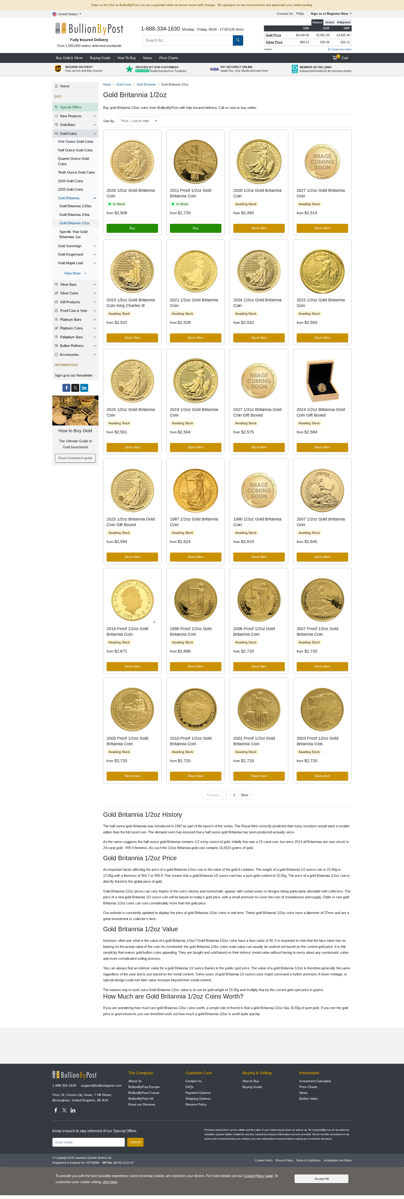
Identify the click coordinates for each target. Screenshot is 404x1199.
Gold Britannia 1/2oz (74, 223)
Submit (135, 1142)
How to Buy (250, 1081)
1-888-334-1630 (64, 1085)
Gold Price (273, 35)
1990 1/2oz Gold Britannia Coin (257, 522)
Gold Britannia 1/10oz (75, 206)
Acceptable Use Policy (338, 1160)
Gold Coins (123, 84)
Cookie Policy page (258, 1176)
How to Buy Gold (75, 430)
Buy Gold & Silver (69, 58)
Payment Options (198, 1093)
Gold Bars (67, 125)
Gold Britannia (146, 84)
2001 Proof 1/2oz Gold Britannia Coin (254, 741)
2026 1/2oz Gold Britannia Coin (131, 193)
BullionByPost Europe (144, 1087)
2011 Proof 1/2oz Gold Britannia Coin (190, 193)
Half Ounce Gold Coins (75, 150)
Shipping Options (197, 1098)
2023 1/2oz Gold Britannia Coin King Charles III (131, 303)
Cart (343, 57)
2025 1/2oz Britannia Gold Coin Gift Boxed (131, 522)
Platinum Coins (71, 328)
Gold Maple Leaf (70, 263)
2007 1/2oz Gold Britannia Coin (321, 522)
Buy (132, 228)
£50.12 (345, 42)
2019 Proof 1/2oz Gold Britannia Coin (127, 631)
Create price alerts (341, 49)
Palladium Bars (71, 337)
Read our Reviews (141, 1104)
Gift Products (69, 302)
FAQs (300, 13)
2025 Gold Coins (70, 189)
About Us (135, 1081)
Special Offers (70, 107)
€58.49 (324, 42)
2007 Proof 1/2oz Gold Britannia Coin (317, 631)
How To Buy (127, 58)
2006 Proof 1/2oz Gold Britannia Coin (254, 631)
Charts (168, 58)
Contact (285, 13)
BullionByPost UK (141, 1098)
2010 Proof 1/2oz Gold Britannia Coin (191, 741)
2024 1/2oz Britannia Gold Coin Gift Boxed (321, 412)
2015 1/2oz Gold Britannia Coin (321, 303)
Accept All (321, 1179)
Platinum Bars (70, 319)
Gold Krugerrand (70, 254)
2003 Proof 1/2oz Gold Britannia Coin (317, 741)
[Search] (238, 40)
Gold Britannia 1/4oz (74, 215)
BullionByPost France (143, 1093)
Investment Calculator (315, 1081)
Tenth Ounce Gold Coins (76, 172)
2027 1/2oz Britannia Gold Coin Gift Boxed (257, 412)
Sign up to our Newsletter (74, 375)
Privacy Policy (284, 1160)
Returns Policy (195, 1104)
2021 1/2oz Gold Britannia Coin (194, 303)
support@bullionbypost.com (101, 1085)
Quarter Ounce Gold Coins (73, 161)
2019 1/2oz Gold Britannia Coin (194, 412)
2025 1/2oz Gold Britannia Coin (131, 412)
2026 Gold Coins (70, 181)
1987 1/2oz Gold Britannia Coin (194, 522)
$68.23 (304, 42)
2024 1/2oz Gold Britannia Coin (257, 303)
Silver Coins (68, 293)
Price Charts (308, 1087)
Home (107, 84)
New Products (70, 116)
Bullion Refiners (71, 346)
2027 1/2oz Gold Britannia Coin (321, 193)
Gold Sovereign (69, 246)
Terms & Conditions (308, 1160)
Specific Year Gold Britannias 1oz (73, 234)
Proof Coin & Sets (73, 311)
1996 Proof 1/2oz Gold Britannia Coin (191, 631)
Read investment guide (75, 458)
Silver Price (274, 42)
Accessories (69, 355)
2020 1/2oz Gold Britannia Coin (257, 193)
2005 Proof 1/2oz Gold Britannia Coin (127, 741)
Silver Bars (68, 284)
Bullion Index (308, 1098)
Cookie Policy (263, 1160)
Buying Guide (100, 58)
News (147, 58)
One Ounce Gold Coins (75, 141)
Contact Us (193, 1081)
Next (244, 795)
